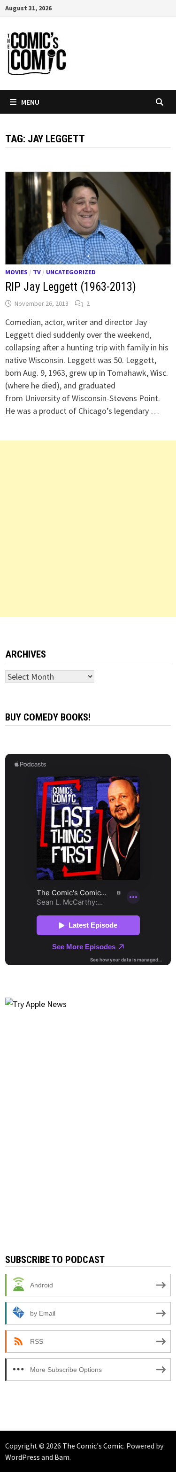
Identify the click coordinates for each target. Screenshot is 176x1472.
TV (37, 272)
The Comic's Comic (92, 1445)
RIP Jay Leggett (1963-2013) (70, 287)
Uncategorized (71, 272)
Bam (61, 1457)
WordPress (22, 1457)
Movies (16, 272)
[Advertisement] (88, 529)
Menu (30, 102)
